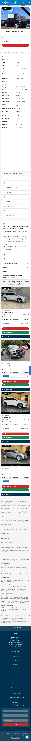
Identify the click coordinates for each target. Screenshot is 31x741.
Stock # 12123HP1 (6, 363)
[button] (23, 2)
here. (13, 581)
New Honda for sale (15, 656)
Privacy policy (15, 684)
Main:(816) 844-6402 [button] (16, 642)
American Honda (15, 693)
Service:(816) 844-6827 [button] (17, 644)
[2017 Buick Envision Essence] (15, 298)
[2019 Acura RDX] (15, 455)
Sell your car (15, 664)
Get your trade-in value (10, 328)
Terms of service (15, 687)
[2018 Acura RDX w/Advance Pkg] (15, 403)
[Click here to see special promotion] (15, 5)
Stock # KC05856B (6, 310)
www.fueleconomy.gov (6, 524)
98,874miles (25, 314)
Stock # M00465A (5, 468)
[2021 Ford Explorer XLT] (15, 350)
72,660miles (25, 367)
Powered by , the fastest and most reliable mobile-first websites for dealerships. (15, 734)
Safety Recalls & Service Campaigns (15, 697)
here (24, 580)
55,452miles (25, 419)
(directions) (3, 513)
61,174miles (25, 472)
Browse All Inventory (15, 45)
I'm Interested (8, 332)
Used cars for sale (15, 668)
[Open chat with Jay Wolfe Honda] (27, 737)
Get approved (15, 676)
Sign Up (15, 724)
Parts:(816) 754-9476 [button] (16, 646)
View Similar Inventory (15, 49)
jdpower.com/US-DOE (6, 622)
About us (15, 660)
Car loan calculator (15, 680)
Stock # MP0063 (5, 415)
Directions (15, 672)
